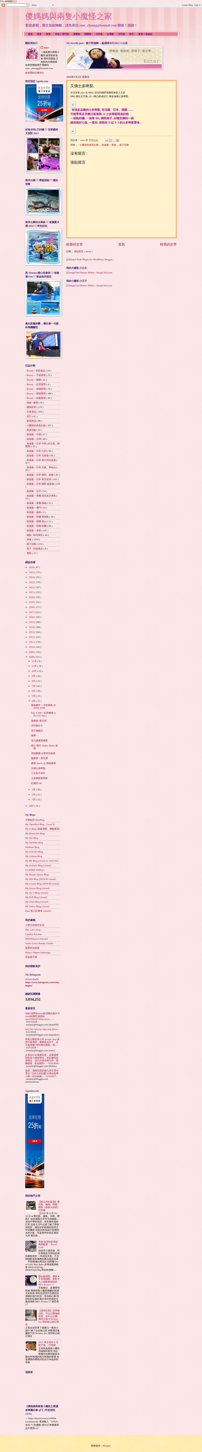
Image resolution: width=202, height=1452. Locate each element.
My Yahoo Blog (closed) (37, 906)
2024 (32, 577)
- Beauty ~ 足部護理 (35, 384)
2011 (32, 642)
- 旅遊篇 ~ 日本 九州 (36, 451)
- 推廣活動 (31, 430)
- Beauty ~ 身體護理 (35, 389)
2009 (32, 652)
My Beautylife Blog (35, 833)
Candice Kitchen (33, 934)
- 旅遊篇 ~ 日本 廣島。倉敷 (39, 475)
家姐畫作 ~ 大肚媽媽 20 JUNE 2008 (43, 706)
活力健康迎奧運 (39, 740)
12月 (34, 661)
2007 (32, 806)
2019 (32, 602)
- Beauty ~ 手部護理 (35, 375)
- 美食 (28, 539)
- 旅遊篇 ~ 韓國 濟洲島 (37, 517)
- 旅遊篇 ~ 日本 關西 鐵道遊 (40, 484)
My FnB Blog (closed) (36, 897)
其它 (131, 34)
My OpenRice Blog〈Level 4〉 (40, 824)
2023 (32, 582)
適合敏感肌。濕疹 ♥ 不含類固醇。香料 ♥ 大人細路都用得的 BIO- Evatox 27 (48, 1280)
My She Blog (31, 838)
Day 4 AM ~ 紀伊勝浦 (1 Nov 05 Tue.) (43, 714)
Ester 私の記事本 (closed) (38, 911)
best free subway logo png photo (41, 1029)
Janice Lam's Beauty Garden (39, 943)
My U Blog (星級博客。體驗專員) (42, 829)
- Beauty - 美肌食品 (35, 370)
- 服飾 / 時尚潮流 (34, 535)
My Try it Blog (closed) (36, 893)
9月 (34, 676)
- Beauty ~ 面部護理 (35, 393)
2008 (32, 657)
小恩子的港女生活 (34, 925)
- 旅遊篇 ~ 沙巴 (33, 491)
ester (46, 47)
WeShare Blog (32, 847)
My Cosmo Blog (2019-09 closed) (42, 883)
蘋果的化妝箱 (32, 948)
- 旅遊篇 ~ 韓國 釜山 (36, 521)
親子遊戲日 (37, 730)
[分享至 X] (114, 140)
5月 (34, 696)
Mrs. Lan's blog (33, 929)
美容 (48, 34)
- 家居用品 (31, 421)
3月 (34, 789)
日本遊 (99, 34)
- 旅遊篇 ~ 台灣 (33, 439)
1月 (34, 799)
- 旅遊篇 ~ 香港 (108, 145)
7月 (34, 686)
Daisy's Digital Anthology (38, 952)
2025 (32, 572)
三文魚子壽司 (38, 773)
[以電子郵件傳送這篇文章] (106, 140)
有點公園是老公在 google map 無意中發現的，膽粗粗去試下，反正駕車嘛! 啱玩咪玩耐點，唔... (42, 1042)
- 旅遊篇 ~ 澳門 (33, 507)
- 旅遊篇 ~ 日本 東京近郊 (38, 479)
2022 (32, 587)
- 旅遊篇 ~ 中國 (33, 434)
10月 (34, 671)
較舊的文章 (168, 244)
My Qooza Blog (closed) (37, 888)
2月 (34, 794)
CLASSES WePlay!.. (35, 870)
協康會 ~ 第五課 (39, 758)
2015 (32, 622)
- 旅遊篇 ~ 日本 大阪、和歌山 (40, 467)
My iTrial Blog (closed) (36, 902)
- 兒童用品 (31, 412)
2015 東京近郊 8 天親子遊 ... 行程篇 (48, 1343)
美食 (39, 34)
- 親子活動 (123, 145)
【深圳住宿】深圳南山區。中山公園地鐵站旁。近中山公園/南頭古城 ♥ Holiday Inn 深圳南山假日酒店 (42, 1317)
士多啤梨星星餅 (39, 778)
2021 (32, 592)
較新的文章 (74, 244)
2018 (32, 607)
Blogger (106, 1445)
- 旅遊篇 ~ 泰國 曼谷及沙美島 (40, 495)
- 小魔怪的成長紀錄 (88, 145)
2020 (32, 597)
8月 (34, 681)
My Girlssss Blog (33, 856)
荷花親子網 (31, 957)
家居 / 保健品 (145, 34)
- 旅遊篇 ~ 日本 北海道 (37, 455)
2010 (32, 647)
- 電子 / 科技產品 (34, 548)
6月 (34, 691)
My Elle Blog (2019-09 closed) (40, 879)
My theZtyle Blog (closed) (38, 865)
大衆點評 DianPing (35, 820)
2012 (32, 637)
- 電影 (28, 553)
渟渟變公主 (37, 725)
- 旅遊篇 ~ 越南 (33, 512)
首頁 (30, 34)
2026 (32, 567)
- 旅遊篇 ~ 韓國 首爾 (36, 526)
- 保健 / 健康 (32, 402)
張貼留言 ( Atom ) (83, 251)
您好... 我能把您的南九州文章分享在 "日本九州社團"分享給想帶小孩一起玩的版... (42, 1073)
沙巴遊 (121, 34)
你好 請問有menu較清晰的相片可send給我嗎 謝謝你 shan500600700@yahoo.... (42, 1016)
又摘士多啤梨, (38, 768)
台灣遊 (110, 34)
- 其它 (28, 416)
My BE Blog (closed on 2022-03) (41, 861)
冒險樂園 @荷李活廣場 (43, 753)
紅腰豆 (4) (36, 783)
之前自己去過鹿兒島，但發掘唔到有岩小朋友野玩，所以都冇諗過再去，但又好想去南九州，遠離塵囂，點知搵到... (41, 1059)
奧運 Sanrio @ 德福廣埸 (43, 763)
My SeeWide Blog (34, 842)
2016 (32, 617)
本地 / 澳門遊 (62, 34)
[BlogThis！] (110, 140)
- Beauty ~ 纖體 (33, 380)
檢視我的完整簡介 (34, 72)
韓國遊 (88, 34)
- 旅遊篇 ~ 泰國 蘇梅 (36, 503)
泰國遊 (76, 34)
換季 (33, 735)
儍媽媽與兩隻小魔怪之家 (68, 16)
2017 (32, 612)
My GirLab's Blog (34, 851)
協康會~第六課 (39, 720)
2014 (32, 627)
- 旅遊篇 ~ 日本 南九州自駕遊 (40, 460)
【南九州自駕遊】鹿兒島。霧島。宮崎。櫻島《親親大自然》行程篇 (49, 1206)
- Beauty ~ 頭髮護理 (35, 398)
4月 (34, 701)
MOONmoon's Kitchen (36, 939)
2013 (32, 632)
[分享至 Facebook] (117, 140)
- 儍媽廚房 (31, 407)
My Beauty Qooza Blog (37, 874)
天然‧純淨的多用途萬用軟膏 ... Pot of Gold (48, 1245)
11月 (34, 666)
